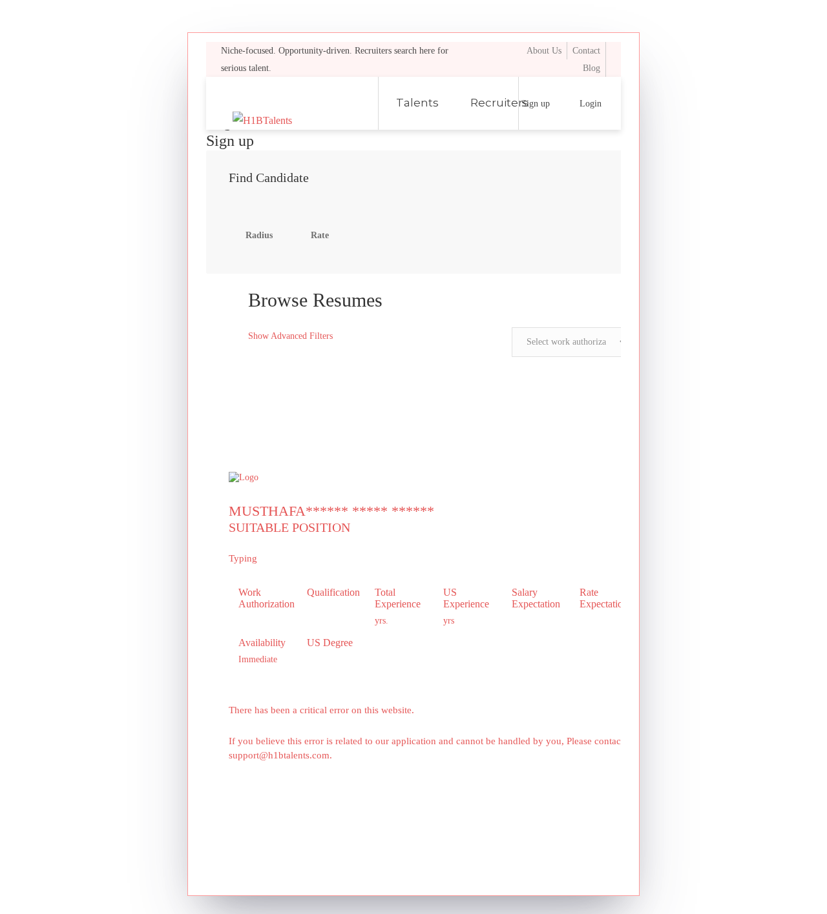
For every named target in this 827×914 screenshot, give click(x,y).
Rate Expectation (604, 598)
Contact (586, 51)
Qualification (331, 592)
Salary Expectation (536, 598)
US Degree (330, 642)
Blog (591, 68)
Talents (417, 102)
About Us (544, 51)
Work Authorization (263, 598)
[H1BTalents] (297, 103)
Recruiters (499, 102)
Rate (320, 235)
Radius (259, 235)
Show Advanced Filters (289, 336)
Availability (262, 642)
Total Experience (398, 598)
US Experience (466, 598)
